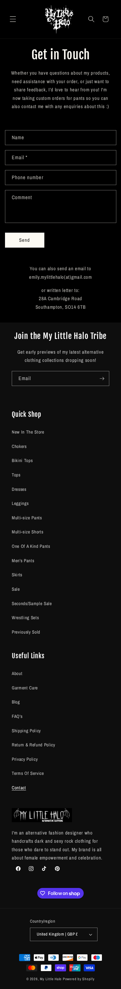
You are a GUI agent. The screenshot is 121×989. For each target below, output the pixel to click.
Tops (16, 475)
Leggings (20, 503)
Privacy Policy (25, 759)
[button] (13, 19)
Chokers (19, 446)
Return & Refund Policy (33, 745)
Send (24, 240)
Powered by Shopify (79, 978)
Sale (16, 589)
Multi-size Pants (27, 518)
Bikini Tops (22, 460)
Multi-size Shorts (27, 532)
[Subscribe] (102, 378)
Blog (16, 702)
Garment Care (25, 688)
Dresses (19, 489)
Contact (19, 788)
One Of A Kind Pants (31, 546)
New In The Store (28, 432)
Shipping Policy (26, 731)
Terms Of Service (28, 773)
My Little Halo (51, 978)
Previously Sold (26, 632)
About (17, 673)
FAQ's (17, 716)
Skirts (17, 575)
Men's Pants (23, 561)
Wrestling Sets (25, 617)
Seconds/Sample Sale (32, 603)
